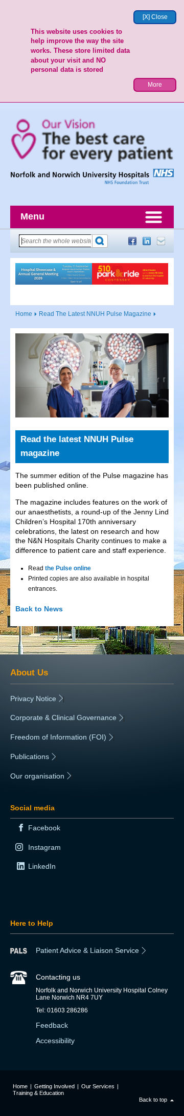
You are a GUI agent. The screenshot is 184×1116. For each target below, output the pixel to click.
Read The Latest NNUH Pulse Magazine (95, 313)
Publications (29, 756)
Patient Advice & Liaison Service (87, 950)
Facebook (132, 241)
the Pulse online (68, 568)
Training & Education (38, 1093)
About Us (29, 672)
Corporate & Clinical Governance (63, 717)
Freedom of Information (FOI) (58, 737)
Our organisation (37, 776)
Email (161, 241)
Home (23, 313)
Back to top (153, 1100)
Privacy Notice (33, 698)
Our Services (97, 1086)
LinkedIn (147, 241)
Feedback (52, 1025)
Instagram (44, 847)
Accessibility (55, 1041)
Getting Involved (54, 1086)
